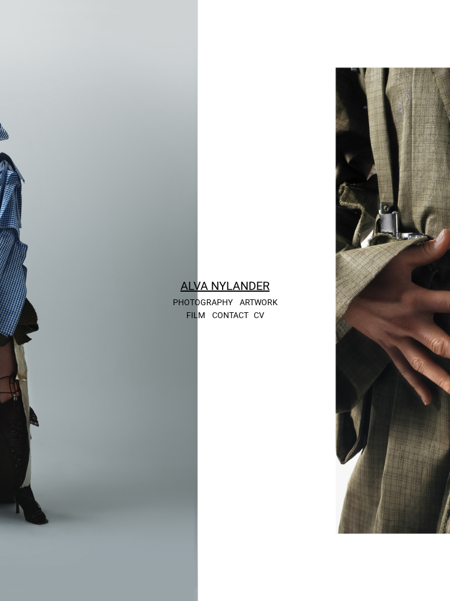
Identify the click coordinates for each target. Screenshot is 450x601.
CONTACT (230, 314)
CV (259, 314)
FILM (195, 314)
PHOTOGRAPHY (203, 302)
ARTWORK (259, 302)
